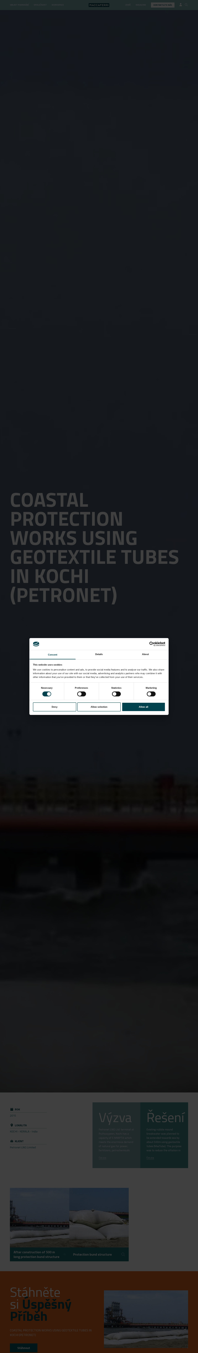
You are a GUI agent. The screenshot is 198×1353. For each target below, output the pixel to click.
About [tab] (145, 654)
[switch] (81, 693)
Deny (54, 707)
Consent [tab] (52, 654)
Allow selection (99, 707)
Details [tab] (99, 654)
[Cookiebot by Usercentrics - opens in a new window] (151, 644)
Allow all (143, 707)
